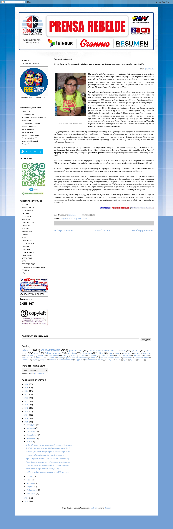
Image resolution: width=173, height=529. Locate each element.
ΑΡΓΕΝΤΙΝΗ (27, 231)
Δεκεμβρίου (31, 425)
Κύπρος (43, 360)
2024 (26, 391)
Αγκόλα (125, 360)
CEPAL (51, 358)
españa (73, 356)
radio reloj (29, 356)
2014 (26, 498)
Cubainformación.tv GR (31, 123)
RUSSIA (137, 355)
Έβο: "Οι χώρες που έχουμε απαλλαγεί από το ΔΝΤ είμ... (48, 459)
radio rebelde (90, 360)
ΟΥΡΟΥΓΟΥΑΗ (28, 223)
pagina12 (41, 356)
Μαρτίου (30, 487)
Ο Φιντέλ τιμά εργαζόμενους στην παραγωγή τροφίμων (47, 465)
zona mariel (127, 358)
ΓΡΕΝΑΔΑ (26, 226)
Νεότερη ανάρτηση (64, 230)
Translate (40, 374)
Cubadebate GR (28, 115)
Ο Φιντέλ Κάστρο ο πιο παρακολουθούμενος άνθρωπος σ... (49, 445)
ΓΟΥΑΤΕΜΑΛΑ (28, 252)
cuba (71, 219)
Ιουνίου (30, 476)
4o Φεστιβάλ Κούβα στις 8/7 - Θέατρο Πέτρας (43, 469)
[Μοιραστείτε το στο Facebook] (90, 215)
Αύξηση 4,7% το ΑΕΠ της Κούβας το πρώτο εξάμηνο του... (49, 452)
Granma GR (26, 120)
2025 (26, 388)
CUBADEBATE (50, 350)
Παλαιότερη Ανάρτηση (142, 230)
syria (67, 358)
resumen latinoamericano (101, 350)
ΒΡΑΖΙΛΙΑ (26, 220)
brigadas (64, 219)
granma (135, 350)
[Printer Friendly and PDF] (31, 154)
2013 (26, 501)
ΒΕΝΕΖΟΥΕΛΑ (28, 208)
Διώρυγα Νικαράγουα (80, 358)
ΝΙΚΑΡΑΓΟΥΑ (27, 211)
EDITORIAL (146, 353)
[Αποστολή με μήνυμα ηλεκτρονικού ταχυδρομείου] (83, 215)
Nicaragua (87, 353)
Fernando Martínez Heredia (110, 358)
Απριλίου (30, 483)
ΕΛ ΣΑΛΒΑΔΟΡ (28, 243)
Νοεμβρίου (31, 428)
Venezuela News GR (30, 141)
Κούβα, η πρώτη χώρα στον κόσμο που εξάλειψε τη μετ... (48, 472)
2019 (26, 408)
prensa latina (75, 350)
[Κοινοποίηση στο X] (88, 215)
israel (110, 353)
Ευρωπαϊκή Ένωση (39, 358)
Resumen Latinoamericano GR (34, 118)
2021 (26, 401)
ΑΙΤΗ (24, 261)
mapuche (92, 356)
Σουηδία (118, 360)
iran (117, 353)
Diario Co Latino (107, 356)
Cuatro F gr (26, 144)
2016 (26, 418)
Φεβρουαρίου (32, 490)
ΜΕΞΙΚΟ (25, 214)
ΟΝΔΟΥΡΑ (26, 249)
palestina (71, 353)
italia (146, 355)
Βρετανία (133, 360)
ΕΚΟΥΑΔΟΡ (27, 240)
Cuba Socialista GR (29, 138)
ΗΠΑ (23, 273)
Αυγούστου (31, 438)
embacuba (25, 360)
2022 (26, 398)
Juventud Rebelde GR (30, 135)
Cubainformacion (52, 353)
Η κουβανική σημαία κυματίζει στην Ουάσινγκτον (45, 455)
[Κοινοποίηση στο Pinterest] (93, 215)
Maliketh (94, 508)
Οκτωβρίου (31, 432)
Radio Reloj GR (28, 129)
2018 (26, 412)
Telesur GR (26, 111)
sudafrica (94, 358)
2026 (26, 384)
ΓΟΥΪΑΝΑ (25, 270)
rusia (36, 353)
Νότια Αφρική (109, 360)
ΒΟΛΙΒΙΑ (25, 228)
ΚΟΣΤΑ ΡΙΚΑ (27, 258)
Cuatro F (126, 353)
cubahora (52, 360)
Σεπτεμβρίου (32, 435)
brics (136, 353)
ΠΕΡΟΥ (25, 235)
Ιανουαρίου (31, 494)
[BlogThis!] (85, 215)
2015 (26, 422)
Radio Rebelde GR (29, 132)
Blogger (107, 508)
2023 (26, 394)
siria (64, 356)
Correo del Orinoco (142, 358)
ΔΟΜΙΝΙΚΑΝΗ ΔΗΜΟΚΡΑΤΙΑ (33, 267)
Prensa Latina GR (29, 126)
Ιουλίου (30, 442)
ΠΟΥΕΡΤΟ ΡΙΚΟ (28, 264)
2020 (26, 405)
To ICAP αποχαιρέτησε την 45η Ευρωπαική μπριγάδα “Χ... (49, 448)
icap (75, 219)
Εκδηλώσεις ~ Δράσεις (31, 63)
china (100, 353)
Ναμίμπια (141, 360)
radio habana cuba (66, 360)
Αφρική (35, 360)
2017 (26, 415)
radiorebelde (54, 356)
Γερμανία (79, 360)
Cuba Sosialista (124, 355)
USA (122, 350)
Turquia (60, 358)
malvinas (25, 358)
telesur (26, 350)
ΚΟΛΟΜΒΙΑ (26, 217)
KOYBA (25, 205)
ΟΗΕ (83, 356)
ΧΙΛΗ (24, 238)
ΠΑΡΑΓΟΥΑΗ (27, 255)
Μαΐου (29, 480)
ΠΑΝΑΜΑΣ (26, 246)
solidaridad (82, 219)
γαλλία (100, 360)
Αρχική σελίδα (102, 230)
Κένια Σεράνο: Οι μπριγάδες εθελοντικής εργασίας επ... (48, 462)
